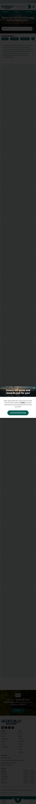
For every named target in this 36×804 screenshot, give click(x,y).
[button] (34, 388)
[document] (18, 402)
